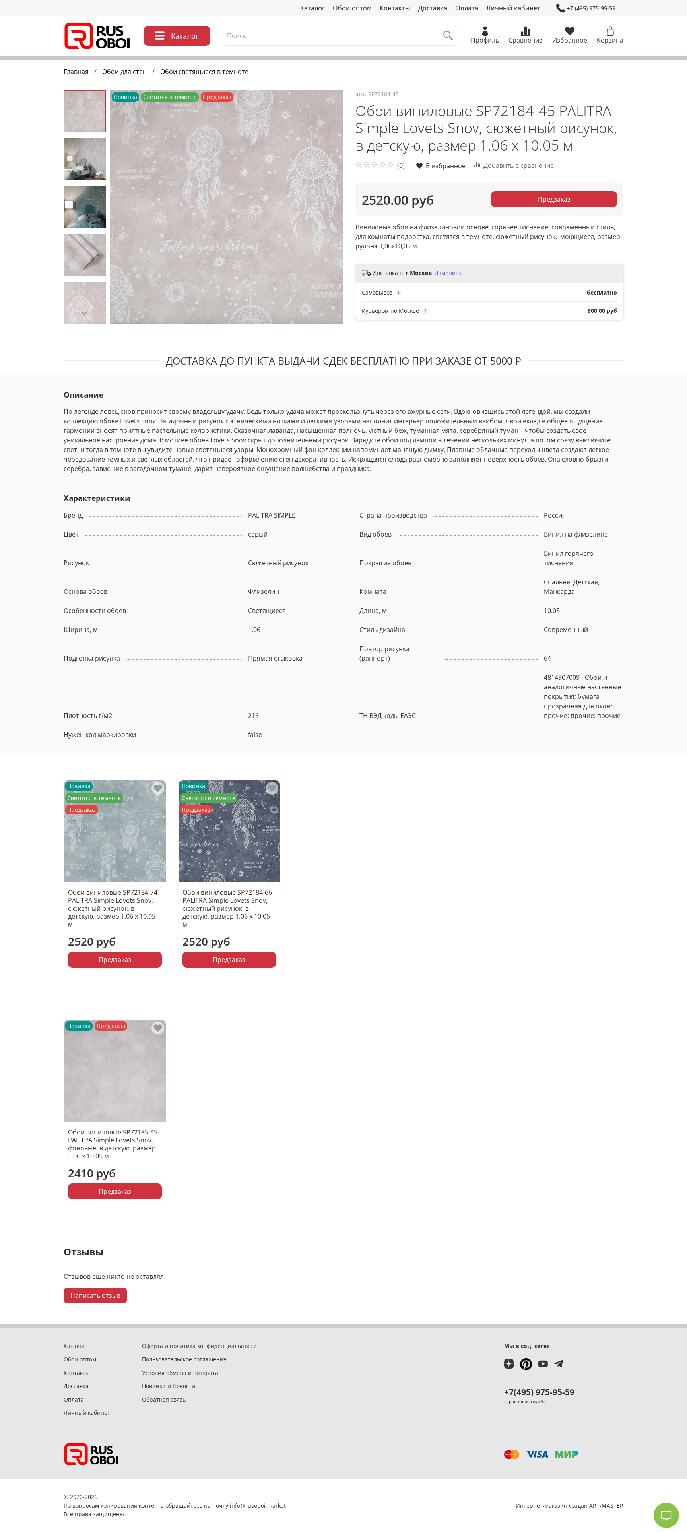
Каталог (312, 8)
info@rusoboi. (248, 1505)
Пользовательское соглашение (184, 1359)
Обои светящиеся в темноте (204, 71)
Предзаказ (554, 199)
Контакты (395, 8)
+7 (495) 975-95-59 (591, 8)
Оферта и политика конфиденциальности (199, 1346)
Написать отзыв (95, 1295)
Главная (76, 71)
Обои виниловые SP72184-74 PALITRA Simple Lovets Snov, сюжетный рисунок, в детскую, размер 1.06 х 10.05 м (112, 908)
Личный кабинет (513, 8)
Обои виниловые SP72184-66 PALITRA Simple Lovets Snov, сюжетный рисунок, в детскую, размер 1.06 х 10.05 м (227, 908)
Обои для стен (124, 71)
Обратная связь (164, 1399)
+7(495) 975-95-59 (539, 1392)
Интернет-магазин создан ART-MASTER (569, 1505)
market (276, 1505)
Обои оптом (352, 8)
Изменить (448, 273)
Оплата (466, 8)
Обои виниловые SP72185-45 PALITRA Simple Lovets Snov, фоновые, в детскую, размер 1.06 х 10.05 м (112, 1143)
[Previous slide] (125, 207)
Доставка (432, 8)
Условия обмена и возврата (180, 1373)
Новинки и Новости (168, 1386)
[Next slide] (84, 313)
